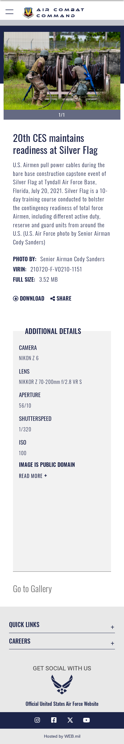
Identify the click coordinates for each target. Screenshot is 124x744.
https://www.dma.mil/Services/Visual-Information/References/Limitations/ (55, 560)
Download (31, 298)
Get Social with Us (62, 668)
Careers (19, 641)
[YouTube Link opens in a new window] (86, 720)
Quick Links (24, 624)
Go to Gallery (32, 588)
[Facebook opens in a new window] (53, 720)
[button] (10, 13)
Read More (31, 475)
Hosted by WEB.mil (62, 736)
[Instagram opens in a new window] (37, 720)
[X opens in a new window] (70, 720)
